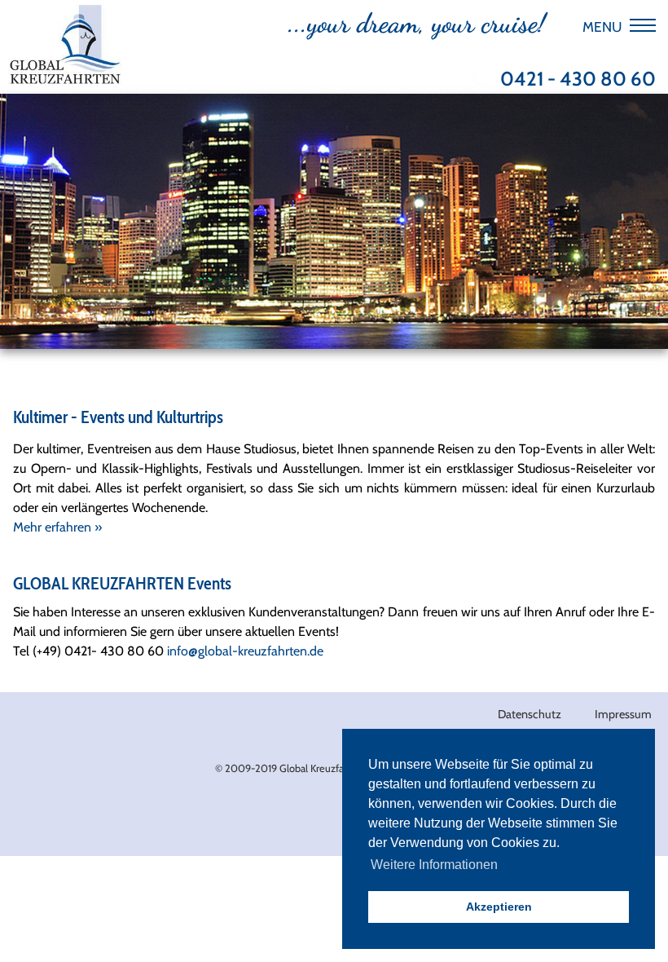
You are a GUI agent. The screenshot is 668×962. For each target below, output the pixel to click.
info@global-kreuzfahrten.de (245, 651)
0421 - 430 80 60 (578, 79)
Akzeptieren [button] (499, 906)
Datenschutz (529, 714)
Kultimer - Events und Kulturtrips (118, 416)
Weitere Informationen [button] (434, 865)
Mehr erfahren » (57, 527)
